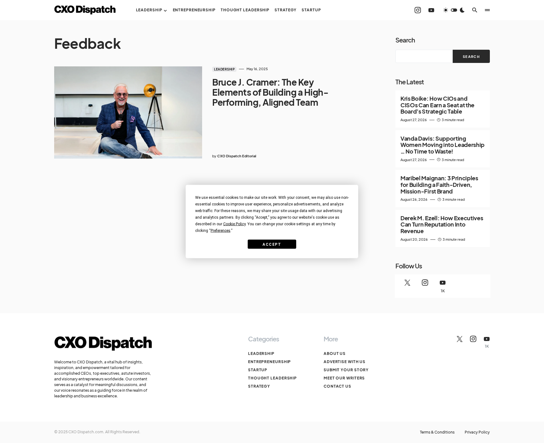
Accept (272, 244)
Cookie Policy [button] (234, 224)
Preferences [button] (220, 230)
